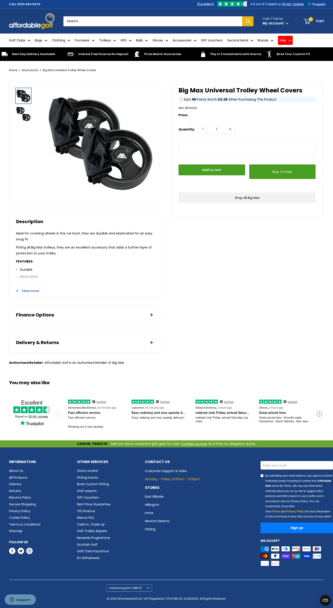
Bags (38, 40)
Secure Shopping (22, 504)
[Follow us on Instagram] (29, 551)
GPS (124, 40)
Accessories (182, 40)
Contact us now (194, 444)
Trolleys (105, 40)
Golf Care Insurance (93, 551)
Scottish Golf (87, 544)
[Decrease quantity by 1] (203, 129)
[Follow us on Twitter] (21, 551)
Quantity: (187, 129)
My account (274, 23)
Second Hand (237, 40)
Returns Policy (20, 497)
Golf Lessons (87, 491)
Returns (15, 491)
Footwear (82, 40)
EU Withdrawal (88, 558)
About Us (16, 470)
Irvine (149, 513)
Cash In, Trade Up (91, 524)
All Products (18, 477)
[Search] (247, 21)
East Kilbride (154, 496)
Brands (263, 40)
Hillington (152, 504)
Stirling (150, 529)
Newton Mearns (157, 521)
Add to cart (211, 169)
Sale (283, 40)
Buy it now (282, 171)
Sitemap (15, 531)
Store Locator (87, 470)
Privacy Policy (19, 511)
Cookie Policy (19, 517)
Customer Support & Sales (166, 471)
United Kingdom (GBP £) (125, 588)
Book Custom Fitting (93, 484)
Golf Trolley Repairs (92, 531)
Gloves (157, 40)
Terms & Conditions (25, 524)
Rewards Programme (93, 538)
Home (13, 70)
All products (30, 70)
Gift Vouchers (212, 40)
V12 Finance (86, 511)
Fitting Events (87, 477)
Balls (139, 40)
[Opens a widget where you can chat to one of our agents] (20, 600)
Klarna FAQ (85, 517)
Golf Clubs (17, 40)
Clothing (58, 40)
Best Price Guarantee (94, 504)
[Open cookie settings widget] (325, 600)
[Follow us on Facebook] (12, 551)
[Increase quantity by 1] (230, 129)
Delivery (15, 484)
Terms (276, 511)
